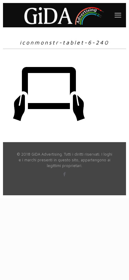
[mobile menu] (118, 15)
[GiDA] (64, 15)
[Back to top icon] (116, 267)
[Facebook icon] (64, 174)
